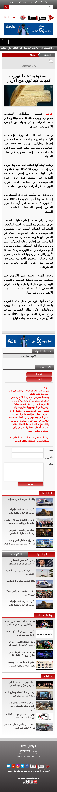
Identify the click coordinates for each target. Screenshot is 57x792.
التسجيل (39, 374)
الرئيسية (47, 55)
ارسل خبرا (22, 2)
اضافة (31, 484)
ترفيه (12, 2)
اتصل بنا (33, 2)
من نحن (44, 2)
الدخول (39, 379)
